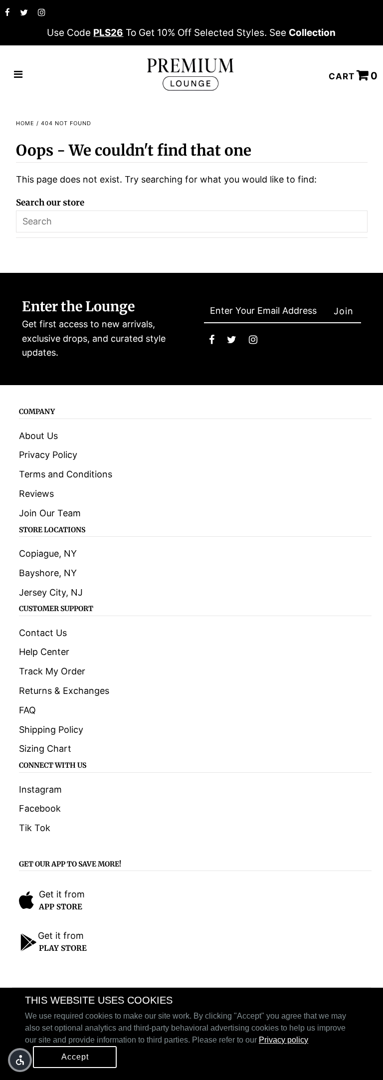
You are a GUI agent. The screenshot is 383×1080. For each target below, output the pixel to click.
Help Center (44, 652)
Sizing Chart (45, 748)
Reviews (36, 493)
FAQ (27, 710)
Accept (75, 1057)
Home (25, 123)
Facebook (40, 808)
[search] (192, 221)
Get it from (62, 894)
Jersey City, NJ (51, 592)
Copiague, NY (48, 553)
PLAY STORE (63, 948)
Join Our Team (50, 513)
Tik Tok (34, 828)
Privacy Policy (48, 454)
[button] (20, 1060)
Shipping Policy (51, 729)
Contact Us (43, 633)
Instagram (40, 789)
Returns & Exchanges (64, 690)
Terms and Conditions (65, 474)
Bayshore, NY (48, 573)
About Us (38, 436)
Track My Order (52, 671)
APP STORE (60, 906)
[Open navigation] (18, 75)
